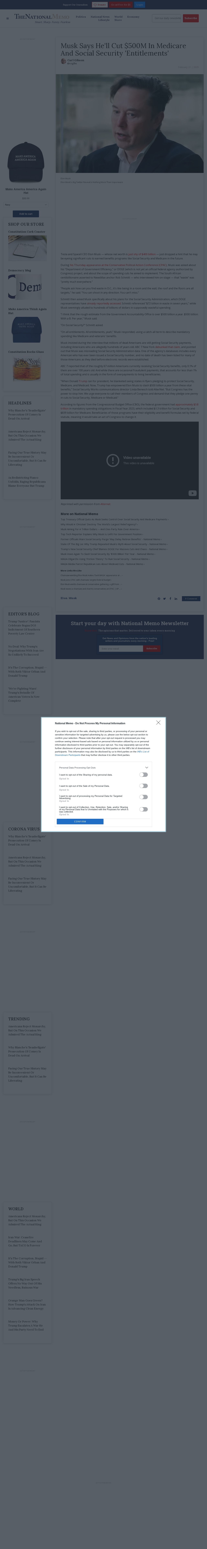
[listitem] (103, 767)
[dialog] (103, 774)
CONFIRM (80, 821)
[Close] (159, 724)
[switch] (143, 774)
